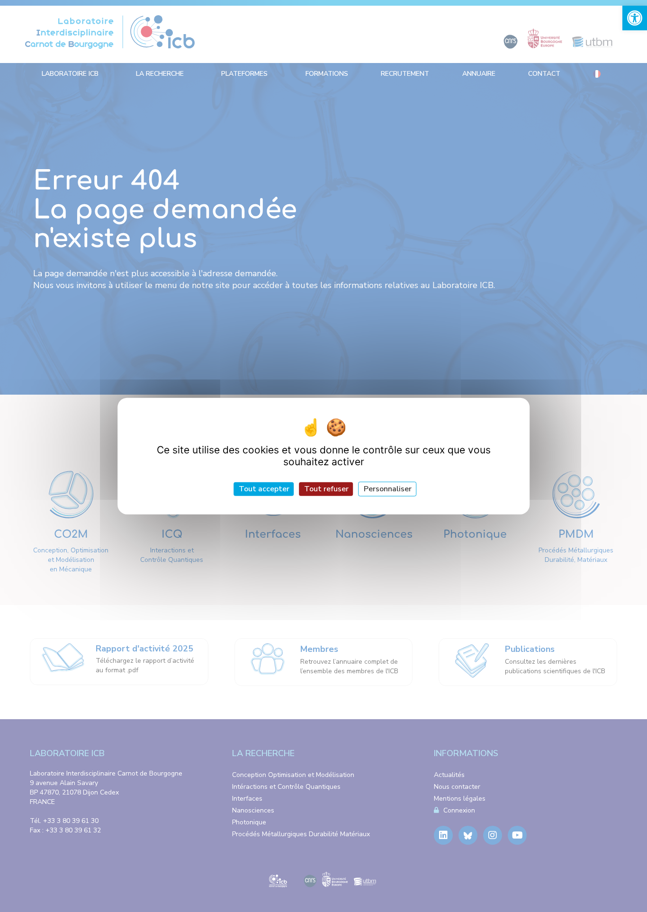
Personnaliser (388, 489)
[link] (634, 18)
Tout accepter (264, 489)
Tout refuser (326, 489)
